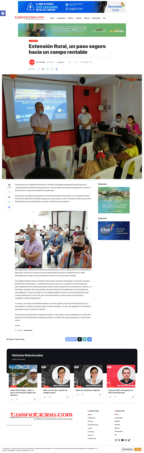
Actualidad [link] (33, 40)
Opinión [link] (46, 386)
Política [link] (13, 386)
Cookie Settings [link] (127, 449)
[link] (2, 13)
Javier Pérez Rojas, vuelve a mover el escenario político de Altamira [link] (23, 392)
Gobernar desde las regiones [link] (88, 390)
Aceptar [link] (137, 449)
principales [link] (28, 330)
